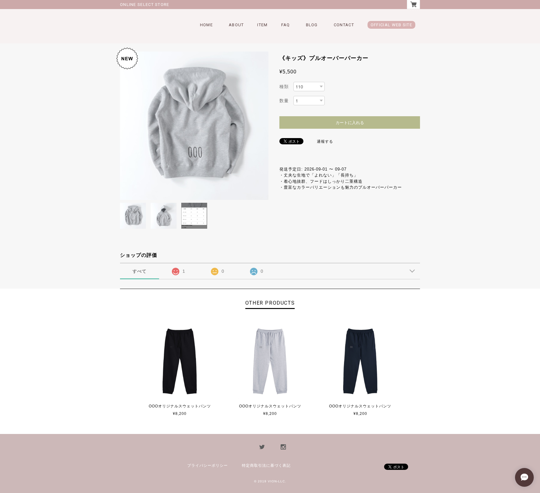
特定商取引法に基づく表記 (266, 465)
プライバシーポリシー (207, 465)
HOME (206, 24)
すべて (139, 271)
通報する (325, 141)
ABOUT (236, 24)
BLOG (312, 24)
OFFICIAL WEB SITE (391, 24)
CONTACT (344, 24)
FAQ (285, 24)
